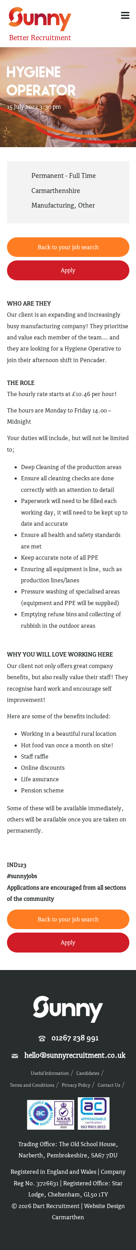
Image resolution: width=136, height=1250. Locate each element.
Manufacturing (52, 205)
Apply (68, 270)
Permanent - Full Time (63, 175)
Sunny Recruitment (39, 20)
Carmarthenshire (55, 190)
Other (86, 205)
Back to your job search (68, 247)
